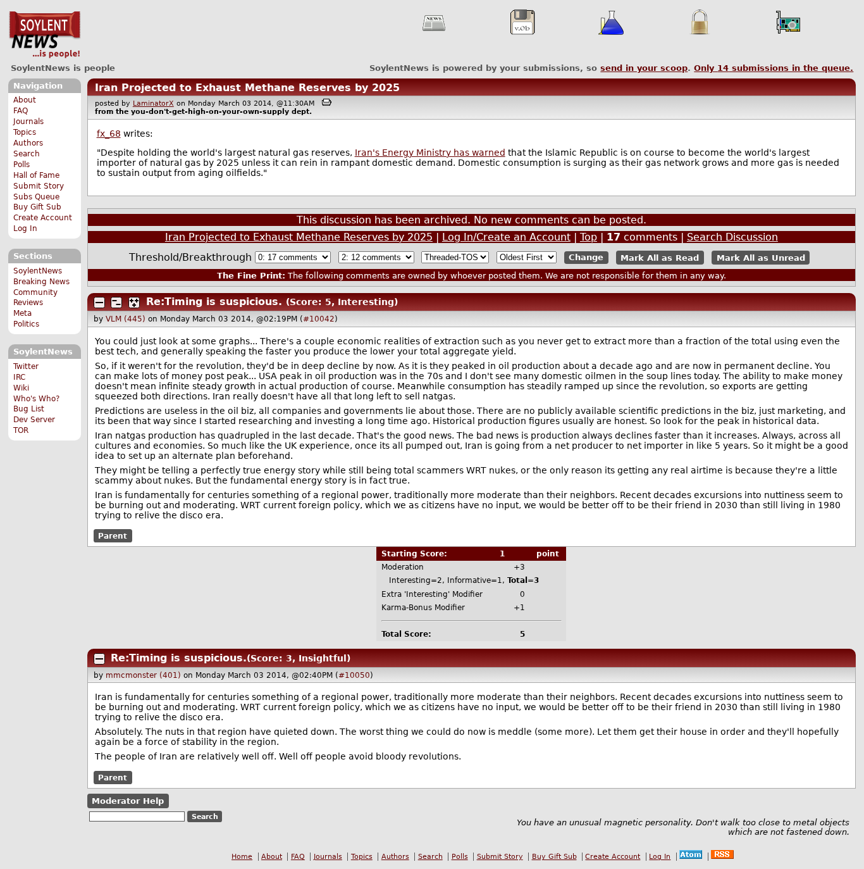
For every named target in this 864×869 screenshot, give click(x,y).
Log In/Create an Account (506, 237)
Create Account (42, 217)
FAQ (20, 110)
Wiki (21, 388)
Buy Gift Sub (37, 207)
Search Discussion (732, 237)
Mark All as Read (659, 257)
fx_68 (109, 133)
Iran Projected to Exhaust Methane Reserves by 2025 (247, 88)
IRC (19, 377)
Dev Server (34, 419)
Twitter (26, 366)
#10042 (319, 319)
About (24, 100)
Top (588, 237)
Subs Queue (36, 196)
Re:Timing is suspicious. (214, 302)
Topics (24, 132)
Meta (22, 313)
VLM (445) (125, 319)
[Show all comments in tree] (134, 302)
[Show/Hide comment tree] (116, 302)
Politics (26, 324)
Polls (21, 164)
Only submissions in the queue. (773, 68)
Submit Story (38, 186)
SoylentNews (44, 34)
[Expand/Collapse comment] (99, 302)
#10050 (354, 675)
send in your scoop (644, 68)
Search (26, 153)
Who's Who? (36, 398)
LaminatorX (153, 103)
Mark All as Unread (761, 257)
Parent (112, 536)
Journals (28, 121)
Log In (25, 228)
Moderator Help (128, 801)
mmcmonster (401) (143, 675)
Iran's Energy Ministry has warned (430, 152)
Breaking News (41, 281)
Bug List (28, 408)
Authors (28, 143)
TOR (20, 430)
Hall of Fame (36, 175)
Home (241, 857)
